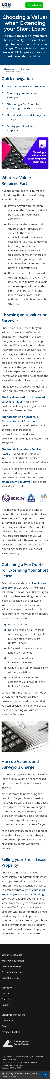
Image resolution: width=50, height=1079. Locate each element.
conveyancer (16, 250)
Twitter (6, 993)
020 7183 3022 (33, 933)
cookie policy (10, 1076)
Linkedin (6, 1004)
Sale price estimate (12, 954)
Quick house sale (11, 977)
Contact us (7, 1020)
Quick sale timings (11, 966)
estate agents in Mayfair (17, 482)
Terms (5, 1026)
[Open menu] (46, 5)
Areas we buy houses (13, 960)
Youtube (6, 999)
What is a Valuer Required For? (26, 86)
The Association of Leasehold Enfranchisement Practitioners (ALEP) (21, 421)
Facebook (7, 987)
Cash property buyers (13, 1014)
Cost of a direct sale (12, 972)
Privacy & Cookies (11, 1031)
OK (44, 1075)
